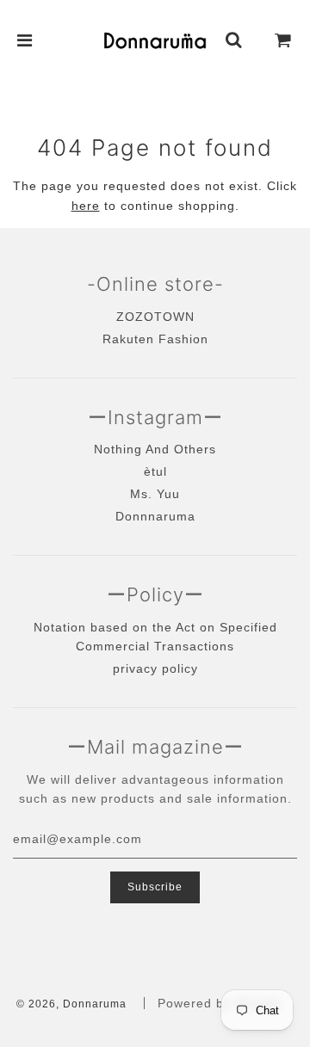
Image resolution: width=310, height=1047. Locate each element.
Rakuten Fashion (155, 339)
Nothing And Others (155, 449)
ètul (155, 471)
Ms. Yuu (155, 494)
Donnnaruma (155, 516)
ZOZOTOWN (155, 316)
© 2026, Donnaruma (71, 1004)
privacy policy (155, 668)
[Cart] (283, 40)
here (85, 205)
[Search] (234, 40)
